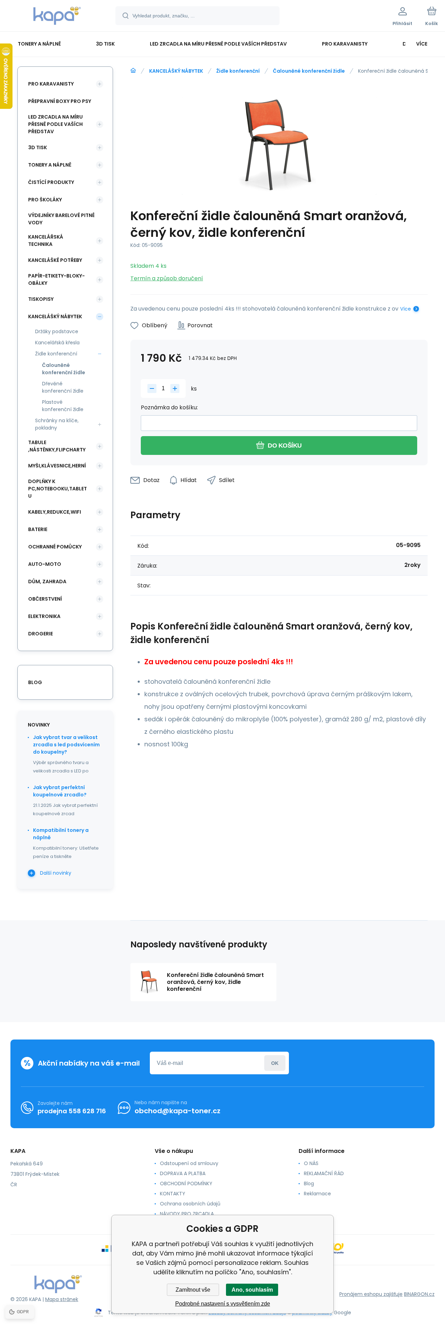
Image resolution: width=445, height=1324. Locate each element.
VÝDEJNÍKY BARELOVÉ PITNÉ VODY (61, 219)
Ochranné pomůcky (55, 546)
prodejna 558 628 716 (72, 1111)
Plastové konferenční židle (62, 406)
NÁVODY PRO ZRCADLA (187, 1213)
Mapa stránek (61, 1299)
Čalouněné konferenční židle (309, 70)
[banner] (57, 16)
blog (35, 682)
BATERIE (37, 529)
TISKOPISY (41, 299)
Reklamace (317, 1193)
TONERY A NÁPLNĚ (49, 164)
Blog (309, 1183)
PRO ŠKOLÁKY (45, 199)
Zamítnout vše (193, 1290)
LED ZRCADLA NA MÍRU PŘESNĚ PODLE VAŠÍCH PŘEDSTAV (55, 124)
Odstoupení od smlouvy (189, 1163)
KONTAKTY (172, 1193)
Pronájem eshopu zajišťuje (371, 1294)
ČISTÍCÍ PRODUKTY (51, 182)
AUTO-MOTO (44, 564)
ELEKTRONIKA (44, 616)
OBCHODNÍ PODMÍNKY (186, 1183)
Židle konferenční (238, 70)
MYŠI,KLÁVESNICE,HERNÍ (57, 465)
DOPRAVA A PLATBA (182, 1173)
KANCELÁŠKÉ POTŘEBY (55, 260)
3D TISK (37, 147)
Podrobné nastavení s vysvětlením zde (222, 1304)
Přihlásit (274, 1063)
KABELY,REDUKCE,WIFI (54, 511)
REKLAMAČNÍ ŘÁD (324, 1173)
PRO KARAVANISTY (51, 83)
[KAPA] (133, 70)
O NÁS (311, 1163)
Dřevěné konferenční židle (62, 387)
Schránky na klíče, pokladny (57, 424)
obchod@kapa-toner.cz (177, 1111)
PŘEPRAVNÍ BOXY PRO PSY (59, 101)
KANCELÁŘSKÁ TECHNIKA (45, 240)
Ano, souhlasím (252, 1290)
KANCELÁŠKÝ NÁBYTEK (176, 70)
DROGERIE (40, 633)
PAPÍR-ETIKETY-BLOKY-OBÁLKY (56, 279)
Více (405, 308)
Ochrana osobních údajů (190, 1203)
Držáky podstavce (56, 331)
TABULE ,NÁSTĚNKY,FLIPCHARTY (57, 446)
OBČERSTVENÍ (45, 598)
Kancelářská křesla (57, 342)
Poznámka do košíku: (169, 407)
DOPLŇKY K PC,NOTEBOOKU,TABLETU (57, 488)
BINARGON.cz (419, 1294)
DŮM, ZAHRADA (47, 581)
